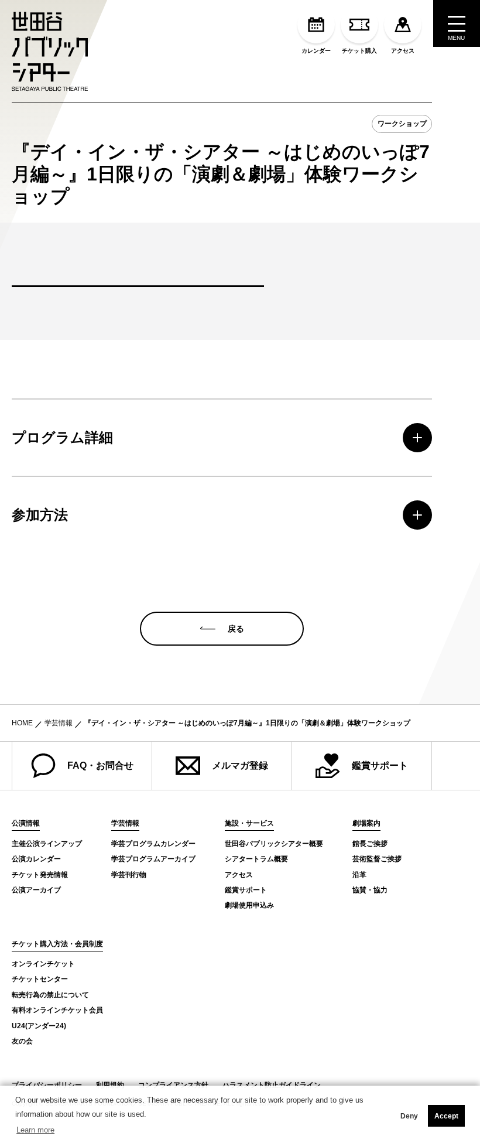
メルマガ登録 (240, 765)
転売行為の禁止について (50, 995)
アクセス (402, 50)
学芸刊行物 (128, 875)
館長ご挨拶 (370, 844)
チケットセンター (40, 979)
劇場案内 (366, 823)
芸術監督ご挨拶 (377, 859)
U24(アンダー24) (39, 1026)
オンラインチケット (43, 964)
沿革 (359, 875)
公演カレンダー (36, 859)
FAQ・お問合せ (100, 765)
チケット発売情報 (40, 875)
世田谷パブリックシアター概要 (274, 844)
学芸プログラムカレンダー (153, 844)
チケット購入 (359, 50)
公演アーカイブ (36, 890)
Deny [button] (409, 1116)
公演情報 (26, 823)
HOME (22, 723)
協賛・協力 (370, 890)
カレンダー (316, 50)
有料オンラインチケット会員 (57, 1010)
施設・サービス (249, 823)
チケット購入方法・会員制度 (57, 944)
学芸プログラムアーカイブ (153, 859)
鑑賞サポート (380, 765)
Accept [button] (446, 1116)
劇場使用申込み (249, 905)
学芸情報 (58, 723)
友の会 (22, 1041)
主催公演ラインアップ (47, 844)
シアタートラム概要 (256, 859)
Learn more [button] (35, 1129)
